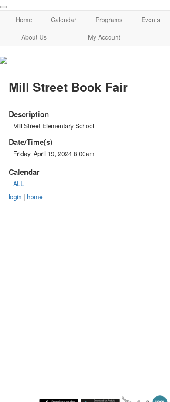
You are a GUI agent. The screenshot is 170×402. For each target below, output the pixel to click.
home (35, 196)
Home (24, 19)
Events (150, 19)
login (15, 196)
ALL (18, 183)
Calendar (63, 19)
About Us (34, 37)
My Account (104, 37)
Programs (108, 19)
